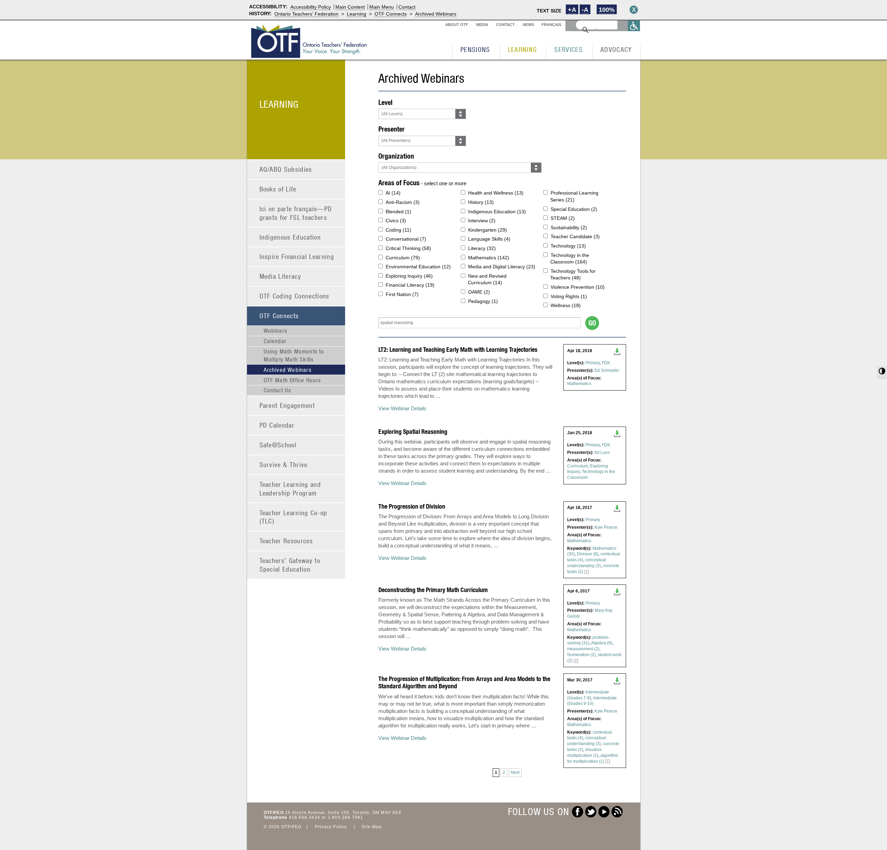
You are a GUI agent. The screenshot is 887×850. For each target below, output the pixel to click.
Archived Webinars (435, 14)
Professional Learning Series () (574, 196)
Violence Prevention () (578, 287)
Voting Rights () (569, 296)
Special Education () (574, 209)
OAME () (479, 292)
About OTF (456, 25)
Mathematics (579, 383)
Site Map (372, 826)
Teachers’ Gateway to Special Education (290, 564)
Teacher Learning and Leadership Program (290, 488)
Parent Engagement (287, 405)
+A (572, 9)
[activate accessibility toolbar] (634, 25)
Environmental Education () (418, 266)
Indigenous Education (290, 237)
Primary (593, 362)
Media (482, 25)
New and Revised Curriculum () (487, 279)
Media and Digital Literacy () (501, 266)
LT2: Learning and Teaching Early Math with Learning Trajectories (457, 350)
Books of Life (278, 189)
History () (481, 202)
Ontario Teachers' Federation (306, 14)
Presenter (391, 129)
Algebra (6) (601, 643)
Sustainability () (569, 227)
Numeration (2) (581, 654)
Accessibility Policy (310, 7)
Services (568, 49)
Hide (634, 10)
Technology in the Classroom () (569, 258)
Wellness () (566, 305)
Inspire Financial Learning (297, 256)
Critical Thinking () (408, 248)
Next (515, 772)
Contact (406, 7)
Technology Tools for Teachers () (573, 274)
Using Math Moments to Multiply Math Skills (294, 355)
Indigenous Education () (497, 211)
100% (607, 9)
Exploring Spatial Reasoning (412, 432)
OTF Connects (391, 14)
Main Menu (381, 7)
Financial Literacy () (410, 285)
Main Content (350, 7)
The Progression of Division (411, 506)
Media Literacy (280, 276)
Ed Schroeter (607, 370)
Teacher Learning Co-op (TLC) (293, 517)
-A (585, 9)
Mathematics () (488, 257)
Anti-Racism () (403, 202)
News (528, 25)
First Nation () (402, 294)
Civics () (396, 220)
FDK (606, 362)
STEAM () (563, 218)
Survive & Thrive (284, 464)
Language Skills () (489, 239)
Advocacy (616, 49)
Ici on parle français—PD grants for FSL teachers (296, 213)
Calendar (275, 341)
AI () (393, 193)
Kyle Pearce (606, 527)
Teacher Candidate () (575, 236)
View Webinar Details (402, 408)
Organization (396, 156)
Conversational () (406, 239)
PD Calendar (277, 425)
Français (551, 25)
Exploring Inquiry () (409, 276)
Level (385, 102)
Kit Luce (602, 452)
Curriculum (577, 466)
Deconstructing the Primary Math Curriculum (433, 590)
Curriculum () (403, 257)
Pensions (475, 49)
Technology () (568, 246)
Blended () (398, 211)
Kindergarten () (487, 230)
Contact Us (277, 390)
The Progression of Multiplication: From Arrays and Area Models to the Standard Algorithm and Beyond (464, 682)
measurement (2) (583, 648)
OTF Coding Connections (295, 296)
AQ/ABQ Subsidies (286, 169)
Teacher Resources (286, 541)
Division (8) (587, 554)
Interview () (481, 220)
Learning (356, 14)
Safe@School (278, 445)
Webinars (276, 330)
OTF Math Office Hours (292, 380)
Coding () (398, 230)
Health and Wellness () (496, 193)
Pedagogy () (483, 301)
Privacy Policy (331, 826)
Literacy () (482, 248)
